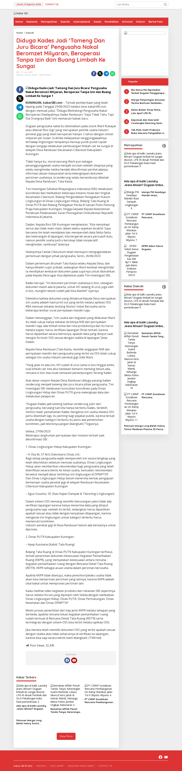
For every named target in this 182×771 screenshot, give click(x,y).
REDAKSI (41, 765)
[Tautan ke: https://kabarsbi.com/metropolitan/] (164, 146)
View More (66, 736)
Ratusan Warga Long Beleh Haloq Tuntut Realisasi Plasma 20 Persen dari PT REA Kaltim (31, 722)
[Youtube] (74, 660)
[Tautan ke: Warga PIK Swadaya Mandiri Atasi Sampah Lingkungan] (131, 200)
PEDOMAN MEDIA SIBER (81, 765)
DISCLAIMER (57, 765)
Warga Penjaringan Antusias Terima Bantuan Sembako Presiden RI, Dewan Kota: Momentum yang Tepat (148, 101)
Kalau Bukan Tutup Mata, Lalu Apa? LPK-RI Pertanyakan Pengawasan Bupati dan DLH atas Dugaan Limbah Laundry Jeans (146, 111)
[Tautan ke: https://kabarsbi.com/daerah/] (164, 287)
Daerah (19, 75)
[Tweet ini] (100, 73)
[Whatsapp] (112, 73)
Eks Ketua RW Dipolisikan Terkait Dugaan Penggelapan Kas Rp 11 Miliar (148, 91)
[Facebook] (67, 660)
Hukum (27, 75)
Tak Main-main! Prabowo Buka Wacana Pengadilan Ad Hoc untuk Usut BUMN (148, 131)
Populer (133, 81)
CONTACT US (105, 765)
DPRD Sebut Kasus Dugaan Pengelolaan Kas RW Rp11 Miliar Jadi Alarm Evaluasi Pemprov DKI (153, 248)
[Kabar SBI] (21, 13)
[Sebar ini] (94, 73)
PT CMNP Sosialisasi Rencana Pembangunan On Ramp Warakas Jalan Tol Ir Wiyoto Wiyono (99, 701)
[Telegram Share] (106, 73)
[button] (165, 4)
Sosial (35, 75)
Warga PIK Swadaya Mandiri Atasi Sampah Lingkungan (154, 194)
